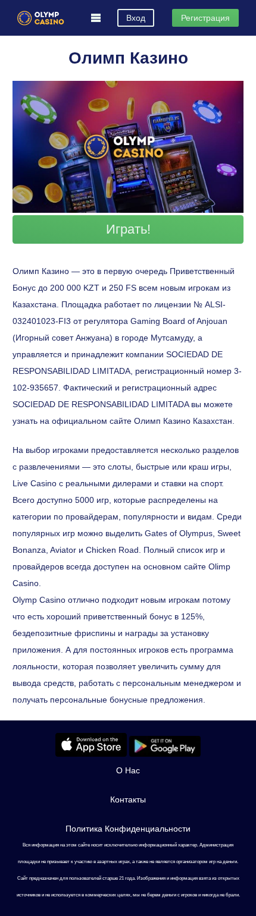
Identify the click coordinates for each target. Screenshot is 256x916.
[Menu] (96, 18)
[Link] (40, 18)
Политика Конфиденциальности (128, 828)
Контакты (128, 799)
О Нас (128, 770)
